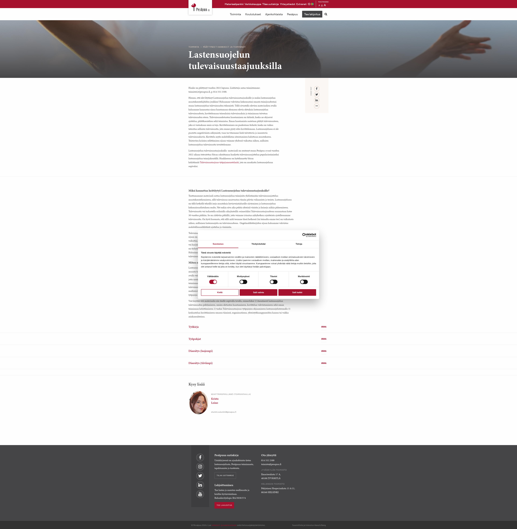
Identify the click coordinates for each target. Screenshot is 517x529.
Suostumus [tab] (218, 244)
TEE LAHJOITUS (224, 505)
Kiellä (219, 292)
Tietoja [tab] (299, 244)
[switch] (243, 282)
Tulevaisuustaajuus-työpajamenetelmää (219, 162)
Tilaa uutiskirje (270, 4)
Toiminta (235, 14)
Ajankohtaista (274, 14)
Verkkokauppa (253, 4)
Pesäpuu (200, 7)
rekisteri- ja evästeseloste (224, 525)
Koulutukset (253, 14)
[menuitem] (234, 4)
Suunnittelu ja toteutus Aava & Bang (309, 525)
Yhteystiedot (287, 4)
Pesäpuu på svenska (312, 4)
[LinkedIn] (317, 100)
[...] (317, 106)
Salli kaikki (297, 292)
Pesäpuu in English (309, 4)
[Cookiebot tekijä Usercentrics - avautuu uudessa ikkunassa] (304, 235)
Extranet (301, 4)
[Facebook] (317, 89)
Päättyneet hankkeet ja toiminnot (224, 47)
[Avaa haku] (325, 14)
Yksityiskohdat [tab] (258, 244)
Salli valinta (258, 292)
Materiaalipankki (234, 4)
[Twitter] (317, 95)
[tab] (258, 327)
